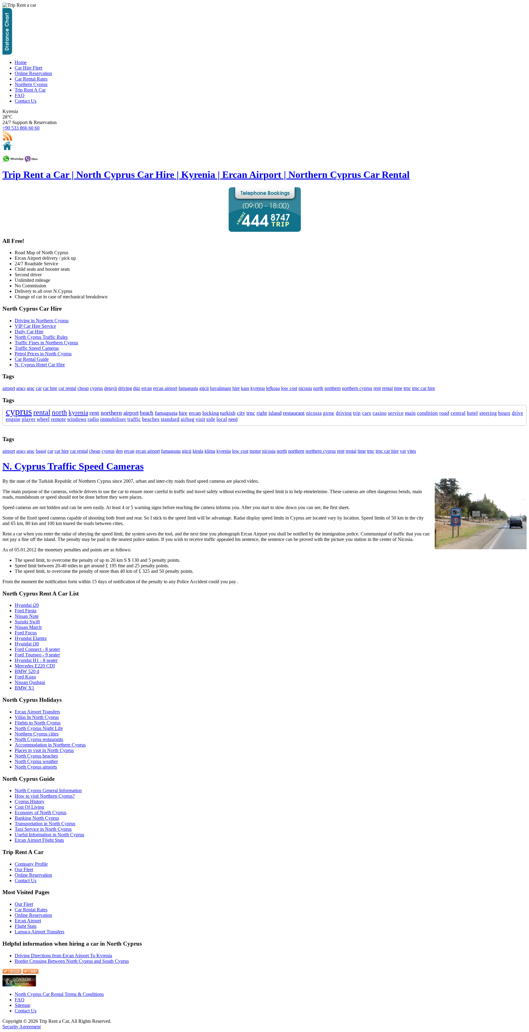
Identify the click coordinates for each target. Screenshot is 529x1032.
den (119, 451)
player (29, 419)
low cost (289, 388)
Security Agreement (21, 1026)
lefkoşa (273, 388)
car (39, 388)
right (262, 413)
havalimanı (220, 388)
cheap (83, 388)
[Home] (7, 148)
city (241, 413)
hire (236, 388)
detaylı (110, 388)
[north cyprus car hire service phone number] (264, 230)
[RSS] (7, 139)
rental (387, 388)
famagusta (188, 388)
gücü (204, 388)
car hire (50, 388)
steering (488, 413)
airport (8, 388)
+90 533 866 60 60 (20, 127)
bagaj (41, 451)
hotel (472, 413)
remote (58, 419)
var (403, 451)
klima (209, 451)
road (444, 413)
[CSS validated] (30, 972)
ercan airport (165, 388)
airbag (187, 419)
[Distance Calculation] (7, 53)
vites (411, 451)
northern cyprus (357, 388)
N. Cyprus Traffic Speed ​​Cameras (73, 466)
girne (328, 413)
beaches (150, 419)
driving (125, 388)
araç (31, 388)
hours (504, 413)
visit (200, 419)
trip (357, 413)
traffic (134, 419)
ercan (146, 388)
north (318, 388)
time (398, 388)
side (210, 419)
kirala (198, 451)
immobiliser (113, 419)
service (395, 413)
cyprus (96, 388)
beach (146, 413)
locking (210, 413)
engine (13, 419)
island (275, 413)
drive (517, 413)
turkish (227, 413)
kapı (245, 388)
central (458, 413)
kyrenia (257, 388)
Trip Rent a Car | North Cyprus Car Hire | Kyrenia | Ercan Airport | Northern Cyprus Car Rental (206, 174)
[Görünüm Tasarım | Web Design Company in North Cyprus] (19, 985)
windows (76, 419)
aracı (20, 388)
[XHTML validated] (11, 972)
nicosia (305, 388)
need (233, 419)
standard (170, 419)
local (221, 419)
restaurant (294, 413)
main (410, 413)
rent (377, 388)
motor (255, 451)
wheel (43, 419)
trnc (407, 388)
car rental (67, 388)
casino (380, 413)
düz (136, 388)
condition (427, 413)
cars (366, 413)
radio (93, 419)
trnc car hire (423, 388)
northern (333, 388)
